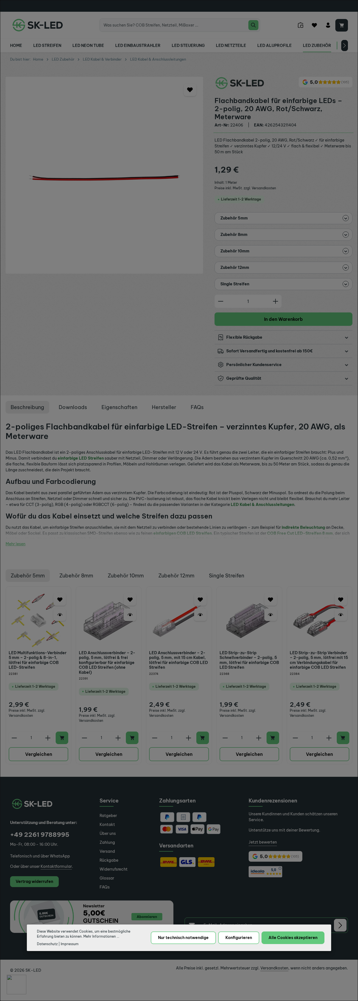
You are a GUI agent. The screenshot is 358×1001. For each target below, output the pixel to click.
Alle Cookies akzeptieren (292, 937)
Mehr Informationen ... (101, 936)
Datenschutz (47, 944)
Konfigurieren (238, 937)
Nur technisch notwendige (183, 937)
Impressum (70, 944)
